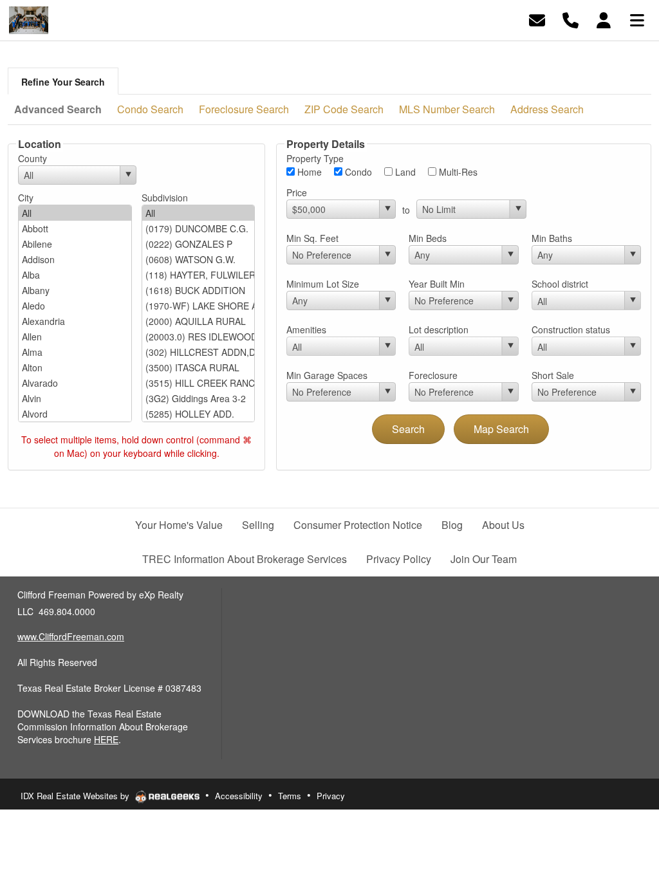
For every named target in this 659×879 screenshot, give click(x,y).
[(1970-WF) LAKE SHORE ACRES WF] (198, 305)
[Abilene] (75, 244)
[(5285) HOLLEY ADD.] (198, 413)
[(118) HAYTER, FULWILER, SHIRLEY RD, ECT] (198, 274)
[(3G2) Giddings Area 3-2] (198, 398)
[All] (75, 213)
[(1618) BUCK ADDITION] (198, 290)
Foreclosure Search (244, 109)
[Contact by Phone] (570, 19)
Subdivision (165, 197)
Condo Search (150, 109)
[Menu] (637, 19)
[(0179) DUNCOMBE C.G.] (198, 228)
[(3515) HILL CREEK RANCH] (198, 383)
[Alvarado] (75, 383)
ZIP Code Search (344, 109)
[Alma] (75, 352)
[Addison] (75, 259)
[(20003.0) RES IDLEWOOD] (198, 336)
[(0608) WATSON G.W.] (198, 259)
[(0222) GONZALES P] (198, 244)
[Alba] (75, 274)
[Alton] (75, 367)
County (32, 158)
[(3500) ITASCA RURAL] (198, 367)
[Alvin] (75, 398)
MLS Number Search (447, 109)
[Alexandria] (75, 321)
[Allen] (75, 336)
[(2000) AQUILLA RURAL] (198, 321)
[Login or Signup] (604, 19)
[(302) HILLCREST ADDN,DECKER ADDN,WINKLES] (198, 352)
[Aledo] (75, 305)
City (25, 197)
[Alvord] (75, 413)
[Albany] (75, 290)
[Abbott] (75, 228)
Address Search (547, 109)
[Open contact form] (537, 19)
